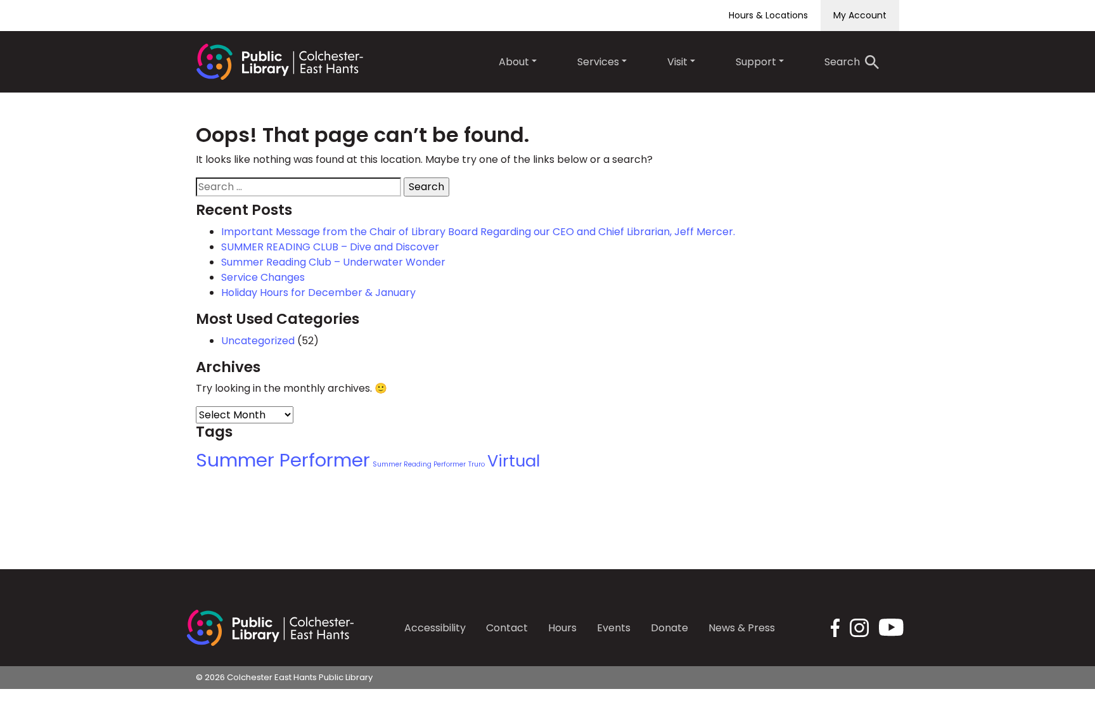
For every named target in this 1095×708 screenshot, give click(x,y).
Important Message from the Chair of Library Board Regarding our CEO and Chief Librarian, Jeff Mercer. (478, 231)
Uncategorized (258, 340)
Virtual (513, 460)
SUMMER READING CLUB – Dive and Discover (330, 247)
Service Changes (263, 277)
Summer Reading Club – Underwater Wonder (333, 262)
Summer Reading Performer (419, 464)
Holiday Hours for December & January (318, 292)
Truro (476, 464)
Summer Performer (283, 460)
